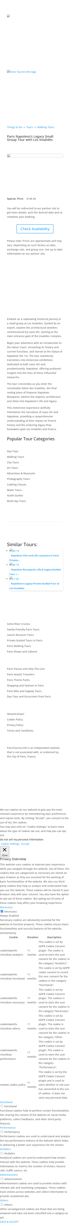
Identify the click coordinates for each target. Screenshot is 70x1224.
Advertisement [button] (9, 1174)
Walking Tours (45, 127)
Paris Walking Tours (19, 646)
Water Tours (14, 490)
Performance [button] (8, 1127)
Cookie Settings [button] (10, 843)
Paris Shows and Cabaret (22, 651)
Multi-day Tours (16, 501)
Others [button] (4, 1200)
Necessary (10, 911)
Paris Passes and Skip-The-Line (26, 668)
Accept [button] (25, 843)
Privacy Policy (15, 725)
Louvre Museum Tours (20, 635)
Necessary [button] (6, 907)
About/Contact (15, 714)
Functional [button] (6, 1102)
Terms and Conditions (20, 730)
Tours (29, 127)
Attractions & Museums (21, 473)
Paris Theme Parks (18, 680)
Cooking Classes (16, 484)
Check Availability (35, 228)
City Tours (13, 462)
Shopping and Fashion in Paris (25, 685)
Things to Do (14, 127)
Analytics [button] (5, 1149)
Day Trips (12, 451)
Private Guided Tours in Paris (24, 640)
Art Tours (12, 467)
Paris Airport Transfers (20, 674)
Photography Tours (18, 479)
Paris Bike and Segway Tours (24, 691)
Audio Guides (15, 495)
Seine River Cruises (18, 624)
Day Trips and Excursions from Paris (29, 696)
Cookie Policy (15, 719)
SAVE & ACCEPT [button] (9, 1221)
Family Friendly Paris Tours (23, 629)
